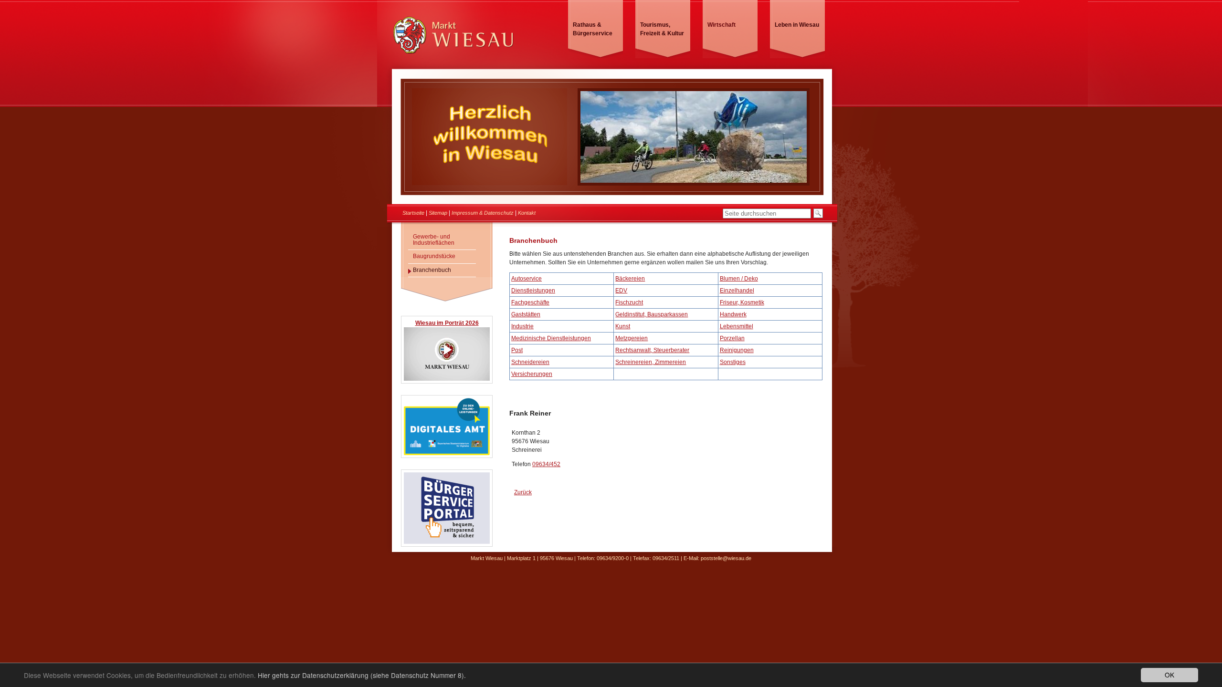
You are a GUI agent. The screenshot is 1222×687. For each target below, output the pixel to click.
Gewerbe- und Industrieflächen (433, 239)
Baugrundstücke (434, 256)
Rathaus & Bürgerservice (592, 29)
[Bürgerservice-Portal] (447, 542)
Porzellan (732, 338)
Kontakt (527, 213)
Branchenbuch (432, 270)
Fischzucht (629, 302)
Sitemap (438, 213)
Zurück (523, 492)
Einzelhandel (737, 290)
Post (517, 350)
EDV (621, 290)
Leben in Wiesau (797, 24)
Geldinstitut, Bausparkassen (651, 314)
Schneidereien (530, 362)
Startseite (413, 213)
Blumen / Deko (739, 278)
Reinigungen (737, 350)
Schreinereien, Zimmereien (650, 362)
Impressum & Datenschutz (483, 213)
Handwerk (733, 314)
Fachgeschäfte (530, 302)
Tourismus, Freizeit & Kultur (662, 29)
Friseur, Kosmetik (742, 302)
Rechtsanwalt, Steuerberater (652, 350)
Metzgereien (631, 338)
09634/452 (546, 464)
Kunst (622, 326)
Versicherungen (531, 374)
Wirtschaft (721, 24)
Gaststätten (525, 314)
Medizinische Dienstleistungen (551, 338)
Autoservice (526, 278)
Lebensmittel (736, 326)
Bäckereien (630, 278)
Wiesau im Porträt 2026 (447, 323)
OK (1169, 674)
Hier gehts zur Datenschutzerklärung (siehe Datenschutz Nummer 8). (362, 675)
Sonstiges (733, 362)
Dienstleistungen (533, 290)
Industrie (522, 326)
